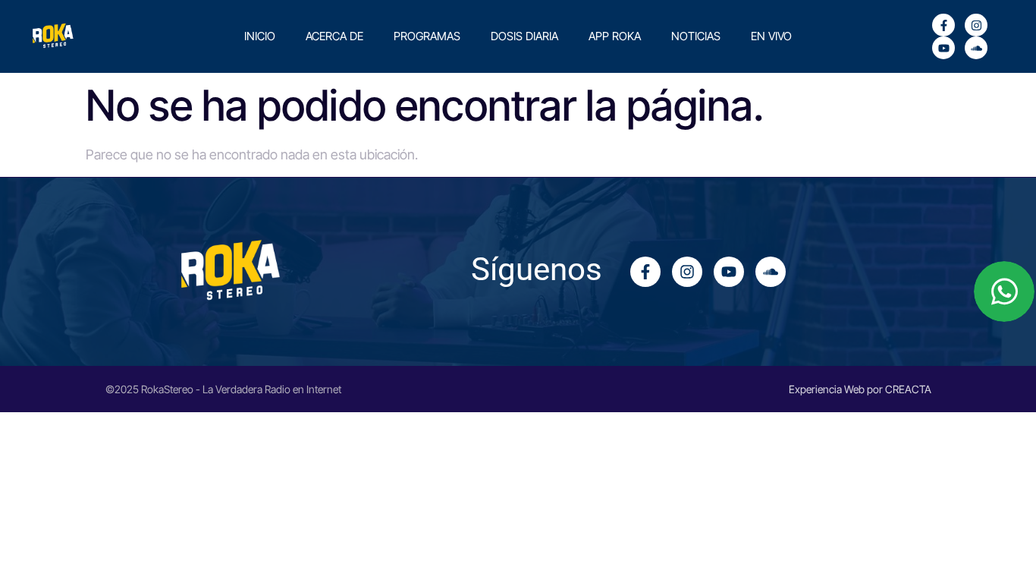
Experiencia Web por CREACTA (860, 389)
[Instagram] (976, 25)
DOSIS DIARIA (524, 36)
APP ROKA (615, 36)
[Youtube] (943, 47)
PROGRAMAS (427, 36)
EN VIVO (771, 36)
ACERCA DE (334, 36)
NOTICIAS (695, 36)
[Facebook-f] (943, 25)
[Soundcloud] (976, 47)
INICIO (259, 36)
